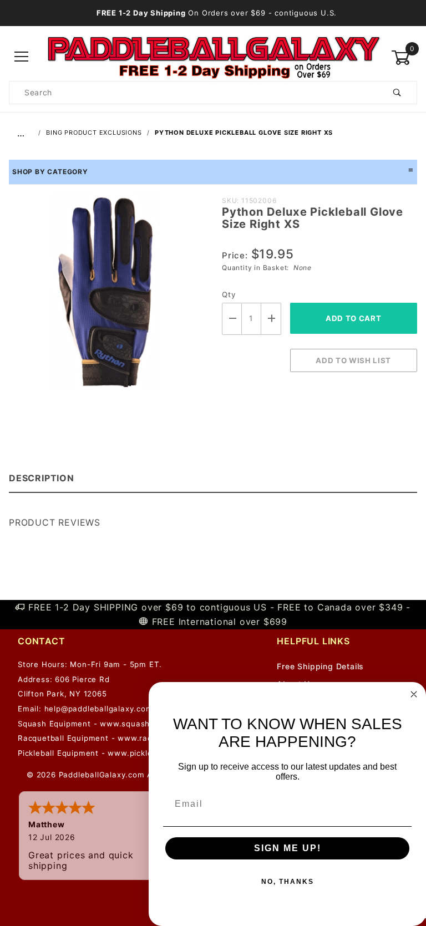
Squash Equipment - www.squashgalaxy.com (106, 723)
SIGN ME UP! (287, 848)
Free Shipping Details (320, 666)
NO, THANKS (287, 882)
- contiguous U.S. (217, 12)
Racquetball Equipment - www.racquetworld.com (114, 738)
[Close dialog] (413, 694)
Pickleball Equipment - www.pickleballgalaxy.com (114, 753)
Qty (229, 294)
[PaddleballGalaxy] (213, 57)
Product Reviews (54, 522)
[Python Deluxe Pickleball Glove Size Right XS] (106, 296)
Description (41, 478)
